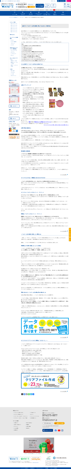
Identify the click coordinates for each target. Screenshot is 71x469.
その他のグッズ (33, 412)
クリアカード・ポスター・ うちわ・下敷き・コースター (46, 14)
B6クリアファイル (14, 31)
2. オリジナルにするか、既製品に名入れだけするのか (32, 51)
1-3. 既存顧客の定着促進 (27, 50)
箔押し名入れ (12, 34)
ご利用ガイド (18, 9)
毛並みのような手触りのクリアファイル (42, 121)
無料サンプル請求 (60, 423)
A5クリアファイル (14, 25)
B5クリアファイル (14, 30)
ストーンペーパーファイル (35, 416)
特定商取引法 (32, 468)
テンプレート (31, 9)
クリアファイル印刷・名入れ (18, 412)
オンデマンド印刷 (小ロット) (22, 14)
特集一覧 (27, 428)
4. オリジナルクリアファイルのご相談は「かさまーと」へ (33, 60)
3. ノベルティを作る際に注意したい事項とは (31, 56)
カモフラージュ (13, 75)
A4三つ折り (13, 70)
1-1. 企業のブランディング (27, 47)
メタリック (13, 43)
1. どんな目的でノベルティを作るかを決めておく (31, 45)
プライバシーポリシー (40, 468)
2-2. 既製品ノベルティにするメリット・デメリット (32, 54)
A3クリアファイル (14, 26)
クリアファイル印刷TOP (24, 468)
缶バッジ (32, 414)
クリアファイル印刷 (14, 14)
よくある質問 (37, 9)
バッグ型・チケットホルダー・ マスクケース (39, 14)
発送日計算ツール (47, 6)
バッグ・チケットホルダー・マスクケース (20, 416)
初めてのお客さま (29, 422)
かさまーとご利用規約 (53, 468)
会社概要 (46, 468)
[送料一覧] (14, 118)
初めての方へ (42, 9)
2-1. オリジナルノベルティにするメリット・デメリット (33, 53)
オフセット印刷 (12, 22)
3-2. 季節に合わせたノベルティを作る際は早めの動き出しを (34, 59)
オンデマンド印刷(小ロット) (18, 414)
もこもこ (12, 40)
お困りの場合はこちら (40, 6)
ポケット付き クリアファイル (31, 14)
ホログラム (13, 52)
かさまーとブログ (48, 430)
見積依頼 (68, 4)
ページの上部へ (63, 174)
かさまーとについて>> (35, 462)
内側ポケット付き (14, 60)
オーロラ (12, 44)
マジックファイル (14, 50)
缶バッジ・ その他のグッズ (55, 14)
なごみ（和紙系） (14, 41)
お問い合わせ (31, 4)
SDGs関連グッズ (63, 14)
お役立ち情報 (28, 426)
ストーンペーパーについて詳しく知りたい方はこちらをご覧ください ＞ (56, 124)
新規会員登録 (62, 0)
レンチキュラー (13, 53)
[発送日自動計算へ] (14, 106)
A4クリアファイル (14, 23)
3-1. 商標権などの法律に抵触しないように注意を (31, 57)
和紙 (30, 121)
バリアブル (13, 72)
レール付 (12, 73)
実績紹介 (47, 9)
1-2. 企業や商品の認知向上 (27, 48)
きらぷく (12, 55)
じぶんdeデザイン (53, 6)
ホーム (13, 9)
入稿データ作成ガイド (24, 9)
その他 (11, 69)
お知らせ (51, 9)
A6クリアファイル (14, 28)
